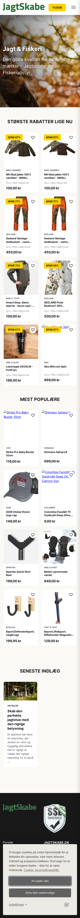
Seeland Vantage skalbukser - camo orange (18, 242)
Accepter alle (40, 881)
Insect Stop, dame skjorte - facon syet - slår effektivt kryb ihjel (20, 306)
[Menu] (73, 7)
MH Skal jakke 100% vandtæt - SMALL (18, 176)
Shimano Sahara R (55, 452)
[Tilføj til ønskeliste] (33, 137)
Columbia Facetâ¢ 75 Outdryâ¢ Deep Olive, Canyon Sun (57, 515)
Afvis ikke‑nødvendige (40, 892)
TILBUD (57, 7)
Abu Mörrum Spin (55, 366)
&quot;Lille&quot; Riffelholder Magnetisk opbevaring (58, 635)
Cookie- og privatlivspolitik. (41, 870)
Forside (8, 842)
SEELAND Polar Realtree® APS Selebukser (53, 306)
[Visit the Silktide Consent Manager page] (66, 904)
